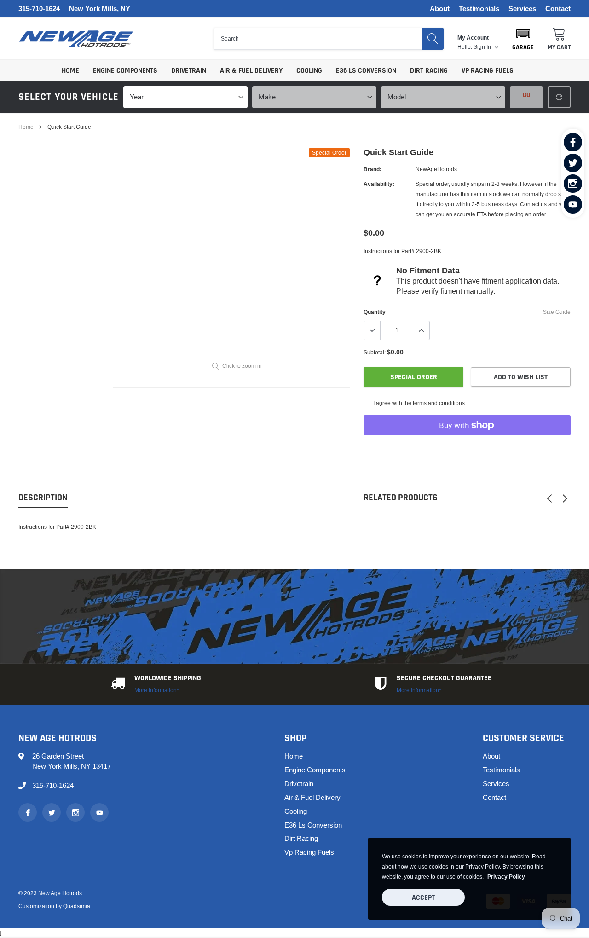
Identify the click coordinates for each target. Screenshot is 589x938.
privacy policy (506, 876)
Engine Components (125, 70)
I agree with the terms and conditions (418, 403)
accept (423, 898)
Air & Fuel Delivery (251, 70)
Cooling (309, 70)
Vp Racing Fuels (488, 70)
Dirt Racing (429, 70)
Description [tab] (43, 498)
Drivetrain (188, 70)
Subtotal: (375, 352)
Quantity (375, 311)
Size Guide (557, 311)
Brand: (372, 169)
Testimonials (479, 9)
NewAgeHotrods (436, 169)
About (440, 9)
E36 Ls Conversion (366, 70)
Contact (558, 9)
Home (70, 70)
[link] (573, 142)
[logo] (75, 39)
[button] (523, 39)
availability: (379, 183)
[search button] (433, 39)
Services (522, 9)
